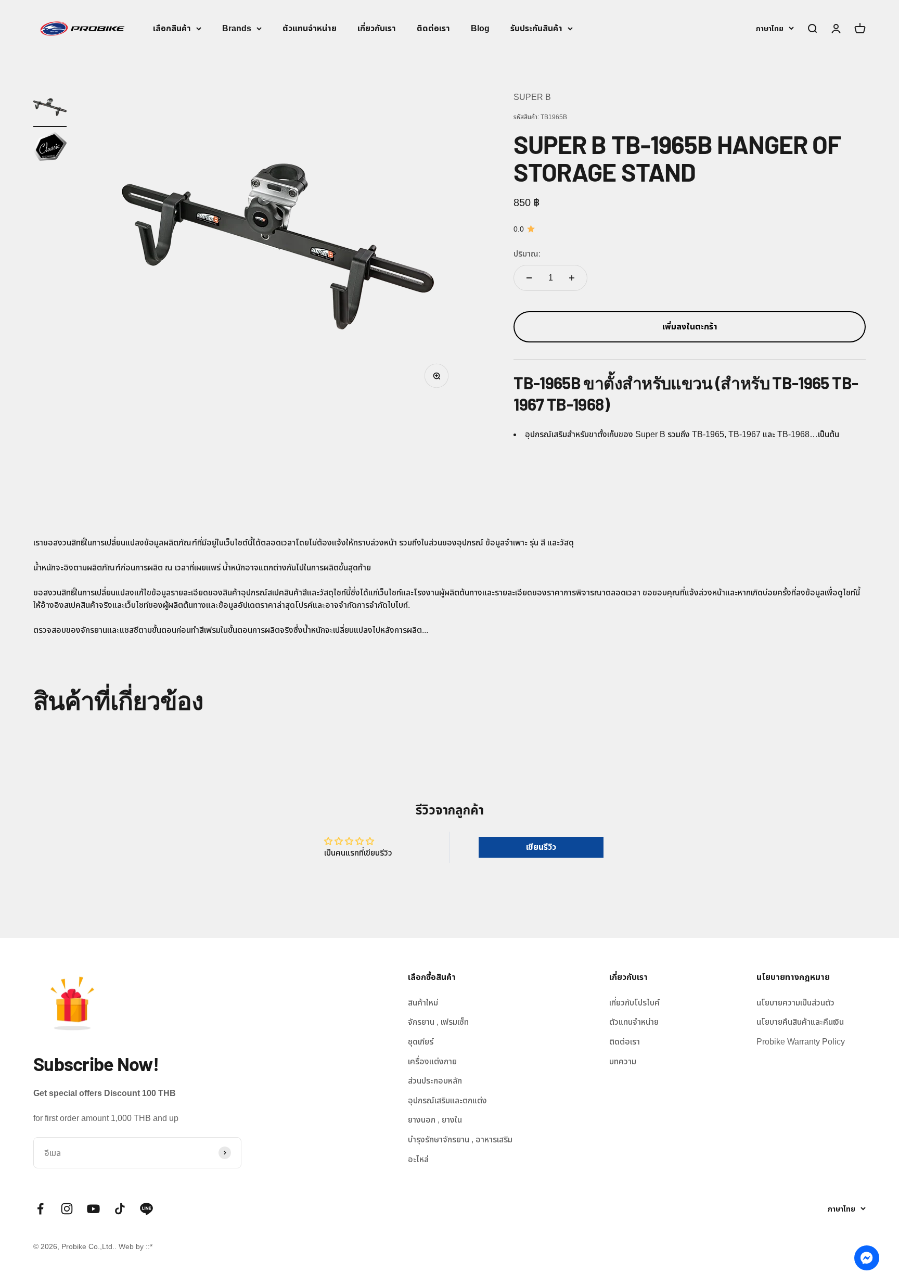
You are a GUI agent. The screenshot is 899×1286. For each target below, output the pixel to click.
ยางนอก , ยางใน (435, 1119)
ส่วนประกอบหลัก (435, 1080)
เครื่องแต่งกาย (432, 1061)
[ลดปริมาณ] (529, 277)
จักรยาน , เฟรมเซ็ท (438, 1021)
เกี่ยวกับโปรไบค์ (634, 1002)
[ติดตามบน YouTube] (93, 1209)
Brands (236, 28)
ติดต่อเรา (433, 28)
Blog (480, 28)
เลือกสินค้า (172, 28)
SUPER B (532, 97)
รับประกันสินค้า (536, 28)
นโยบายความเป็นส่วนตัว (795, 1002)
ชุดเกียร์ (420, 1041)
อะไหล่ (418, 1159)
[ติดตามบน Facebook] (40, 1209)
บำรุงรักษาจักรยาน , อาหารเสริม (460, 1139)
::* (149, 1246)
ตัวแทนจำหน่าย (309, 28)
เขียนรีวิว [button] (541, 847)
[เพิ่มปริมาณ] (572, 277)
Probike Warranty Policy (800, 1041)
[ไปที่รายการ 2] (50, 148)
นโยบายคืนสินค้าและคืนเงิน (800, 1021)
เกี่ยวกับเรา (376, 28)
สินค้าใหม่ (423, 1002)
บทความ (622, 1061)
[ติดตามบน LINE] (146, 1209)
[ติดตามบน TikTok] (120, 1209)
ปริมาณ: (527, 253)
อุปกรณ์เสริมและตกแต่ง (447, 1100)
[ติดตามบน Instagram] (67, 1209)
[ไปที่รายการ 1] (50, 109)
